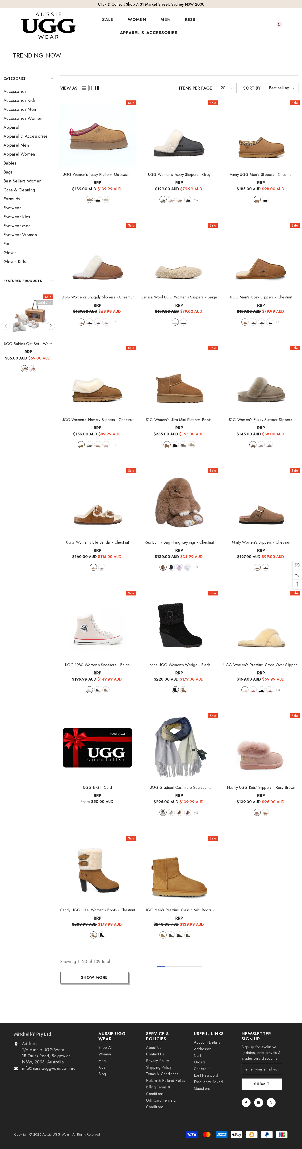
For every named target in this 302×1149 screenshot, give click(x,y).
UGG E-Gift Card (97, 787)
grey (163, 199)
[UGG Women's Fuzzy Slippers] (179, 135)
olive (105, 322)
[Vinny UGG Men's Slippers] (261, 135)
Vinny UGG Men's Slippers (261, 174)
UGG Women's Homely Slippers (97, 419)
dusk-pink (269, 689)
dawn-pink (261, 444)
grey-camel (163, 812)
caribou (183, 444)
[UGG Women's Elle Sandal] (97, 502)
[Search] (244, 26)
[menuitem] (28, 91)
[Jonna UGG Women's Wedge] (179, 625)
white (36, 368)
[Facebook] (246, 1102)
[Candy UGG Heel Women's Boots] (97, 870)
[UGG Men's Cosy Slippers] (261, 257)
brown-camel (179, 812)
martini (105, 689)
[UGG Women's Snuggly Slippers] (97, 257)
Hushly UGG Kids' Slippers (261, 787)
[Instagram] (258, 1102)
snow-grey (20, 368)
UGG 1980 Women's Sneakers (97, 665)
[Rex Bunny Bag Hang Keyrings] (28, 316)
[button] (6, 326)
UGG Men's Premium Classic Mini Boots (179, 910)
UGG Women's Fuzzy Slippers (179, 174)
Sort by (251, 88)
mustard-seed (105, 199)
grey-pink (171, 812)
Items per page (195, 88)
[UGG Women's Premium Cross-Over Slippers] (261, 625)
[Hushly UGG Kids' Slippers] (261, 748)
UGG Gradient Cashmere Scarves (179, 787)
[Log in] (254, 26)
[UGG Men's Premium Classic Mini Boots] (179, 870)
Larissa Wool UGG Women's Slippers (179, 297)
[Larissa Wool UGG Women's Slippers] (179, 257)
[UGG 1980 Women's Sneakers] (97, 625)
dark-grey (183, 322)
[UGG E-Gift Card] (97, 748)
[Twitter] (271, 1102)
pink (171, 199)
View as (69, 88)
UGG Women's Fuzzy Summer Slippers (261, 419)
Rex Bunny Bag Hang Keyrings (28, 344)
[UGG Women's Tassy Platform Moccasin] (97, 135)
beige (175, 322)
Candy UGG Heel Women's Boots (97, 910)
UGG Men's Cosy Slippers (261, 297)
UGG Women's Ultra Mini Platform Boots (179, 419)
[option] (28, 342)
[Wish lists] (265, 26)
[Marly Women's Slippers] (261, 502)
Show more (94, 977)
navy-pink (187, 812)
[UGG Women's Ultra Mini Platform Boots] (179, 380)
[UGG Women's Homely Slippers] (97, 380)
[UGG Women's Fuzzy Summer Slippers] (261, 380)
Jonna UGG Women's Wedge (179, 665)
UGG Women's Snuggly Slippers (98, 297)
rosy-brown (257, 812)
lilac (28, 368)
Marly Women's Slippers (261, 542)
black (97, 199)
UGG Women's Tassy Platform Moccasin (97, 174)
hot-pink (253, 689)
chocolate (261, 322)
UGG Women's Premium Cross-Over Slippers (260, 665)
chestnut (12, 368)
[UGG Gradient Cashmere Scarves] (179, 748)
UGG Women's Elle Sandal (97, 542)
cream (244, 689)
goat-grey (269, 444)
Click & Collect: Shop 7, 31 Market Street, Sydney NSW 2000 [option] (151, 4)
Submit (262, 1084)
